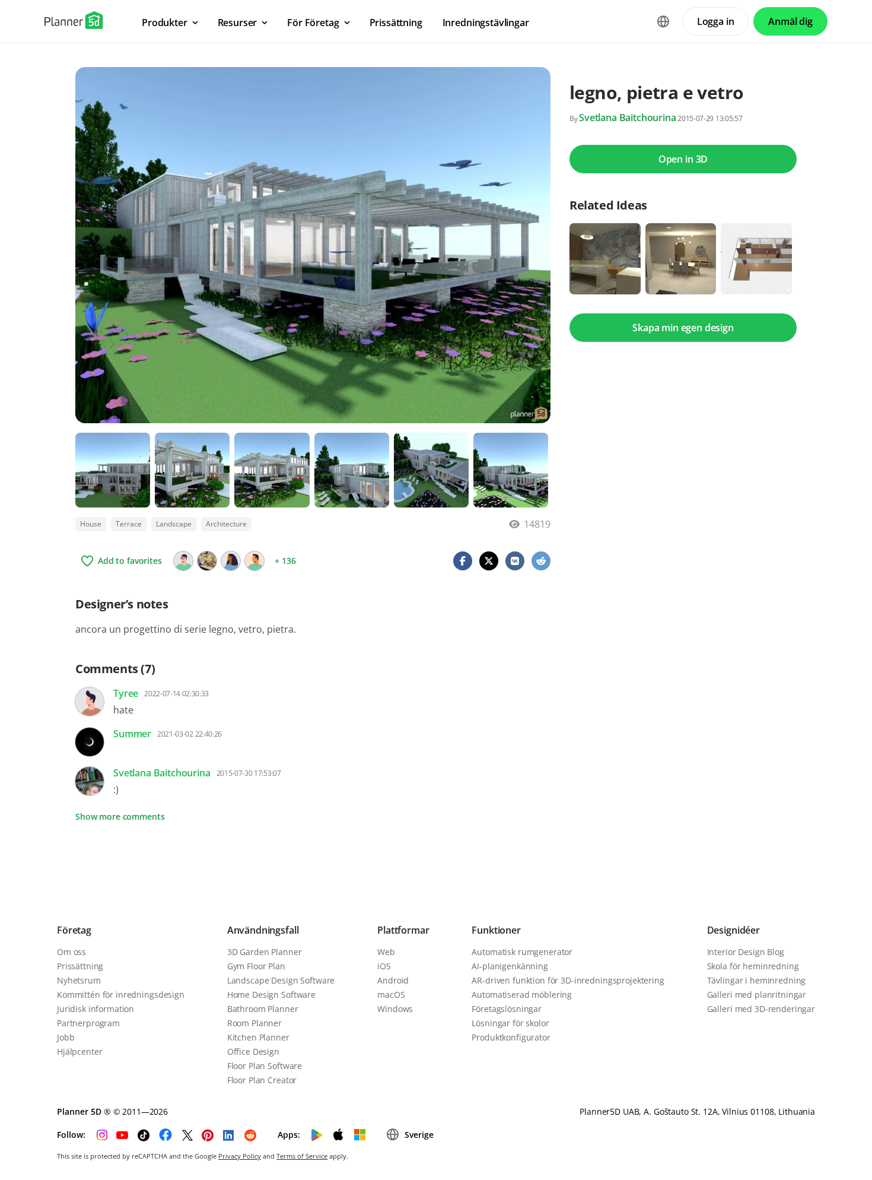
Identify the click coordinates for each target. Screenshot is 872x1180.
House (90, 524)
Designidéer (733, 930)
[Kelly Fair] (254, 560)
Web (386, 951)
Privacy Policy (239, 1156)
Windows (395, 1008)
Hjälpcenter (79, 1051)
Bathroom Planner (262, 1008)
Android (393, 980)
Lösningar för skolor (510, 1023)
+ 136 (285, 560)
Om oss (71, 951)
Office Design (253, 1051)
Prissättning (80, 966)
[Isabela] (207, 560)
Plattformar (403, 930)
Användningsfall (263, 930)
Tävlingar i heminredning (756, 980)
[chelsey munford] (183, 560)
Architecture (226, 524)
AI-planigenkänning (510, 966)
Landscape (174, 524)
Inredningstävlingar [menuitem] (486, 22)
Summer (132, 733)
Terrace (129, 524)
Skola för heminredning (753, 966)
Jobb (65, 1037)
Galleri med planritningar (757, 994)
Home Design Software (271, 994)
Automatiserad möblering (522, 994)
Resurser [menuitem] (237, 22)
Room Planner (254, 1023)
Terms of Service (301, 1156)
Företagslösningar (507, 1008)
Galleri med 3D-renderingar (761, 1008)
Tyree (125, 693)
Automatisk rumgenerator (522, 951)
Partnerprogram (88, 1023)
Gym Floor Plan (256, 966)
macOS (391, 994)
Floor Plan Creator (262, 1080)
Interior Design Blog (745, 951)
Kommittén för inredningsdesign (120, 994)
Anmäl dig (790, 21)
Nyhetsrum (79, 980)
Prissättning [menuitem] (396, 22)
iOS (384, 966)
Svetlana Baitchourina (627, 117)
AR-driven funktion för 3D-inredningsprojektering (568, 980)
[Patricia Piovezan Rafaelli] (230, 560)
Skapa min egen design (683, 327)
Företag (74, 930)
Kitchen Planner (258, 1037)
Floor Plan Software (264, 1065)
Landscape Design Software (281, 980)
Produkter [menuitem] (164, 22)
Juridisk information (95, 1008)
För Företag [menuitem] (313, 22)
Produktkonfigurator (511, 1037)
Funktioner (496, 930)
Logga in (715, 21)
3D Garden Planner (264, 951)
